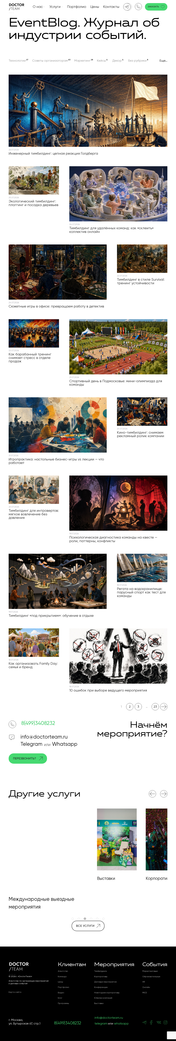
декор (117, 60)
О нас (38, 7)
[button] (152, 793)
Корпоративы (100, 969)
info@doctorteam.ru (44, 737)
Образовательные (151, 969)
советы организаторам (50, 60)
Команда (62, 969)
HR (143, 974)
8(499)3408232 (38, 723)
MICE (144, 985)
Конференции (101, 980)
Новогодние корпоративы (106, 985)
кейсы (101, 60)
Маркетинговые (150, 964)
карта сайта (15, 985)
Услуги (55, 7)
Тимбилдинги (100, 964)
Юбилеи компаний (103, 990)
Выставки (98, 996)
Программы (63, 996)
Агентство (63, 964)
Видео (61, 985)
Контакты (111, 7)
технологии (17, 60)
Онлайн (146, 980)
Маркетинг (82, 60)
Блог (60, 990)
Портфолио (76, 7)
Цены (94, 7)
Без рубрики (137, 60)
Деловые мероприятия (105, 974)
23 (155, 706)
